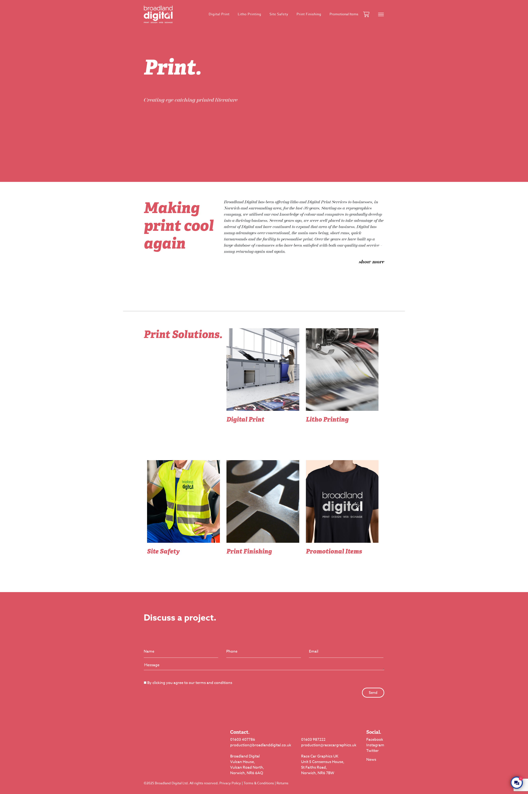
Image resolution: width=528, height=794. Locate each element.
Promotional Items (344, 14)
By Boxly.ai (458, 778)
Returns (282, 783)
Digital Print (219, 14)
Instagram (375, 745)
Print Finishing (309, 14)
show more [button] (371, 262)
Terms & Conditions (259, 783)
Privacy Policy (230, 783)
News (371, 759)
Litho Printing (249, 14)
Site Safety (279, 14)
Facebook (374, 739)
